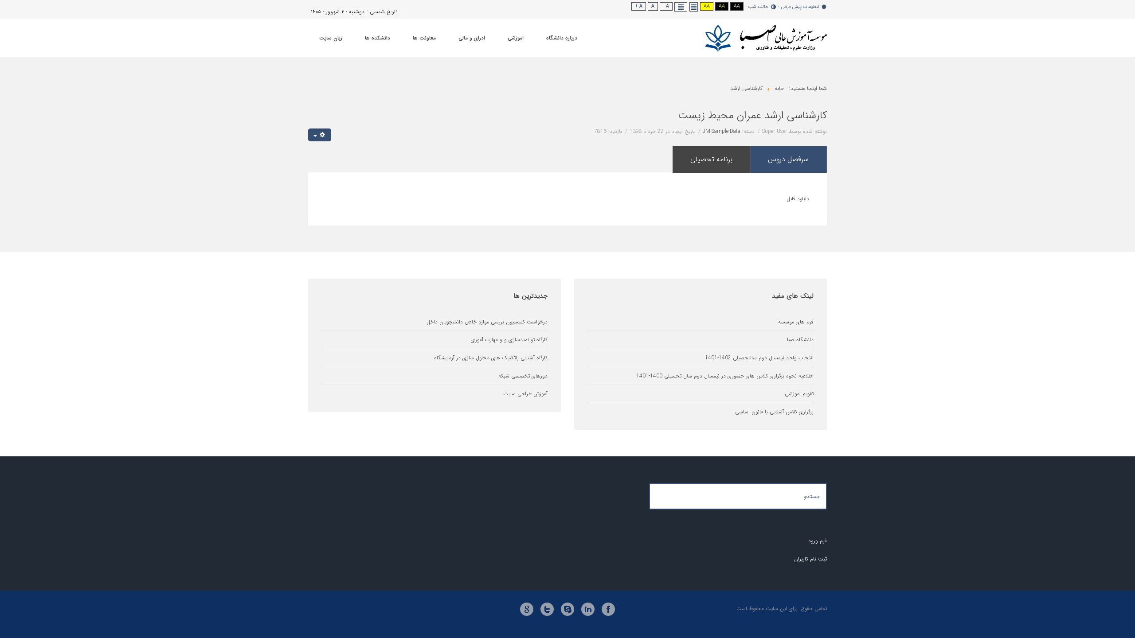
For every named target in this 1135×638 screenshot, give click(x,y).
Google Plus (527, 609)
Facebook (608, 609)
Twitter (547, 609)
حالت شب (758, 7)
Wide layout (681, 7)
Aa (737, 6)
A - (666, 6)
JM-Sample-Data (721, 131)
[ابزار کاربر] (319, 134)
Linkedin (588, 609)
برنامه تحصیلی (711, 159)
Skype (567, 609)
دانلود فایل (798, 199)
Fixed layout (693, 7)
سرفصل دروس (788, 159)
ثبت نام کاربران (810, 559)
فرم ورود (817, 541)
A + (638, 6)
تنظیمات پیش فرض (800, 7)
